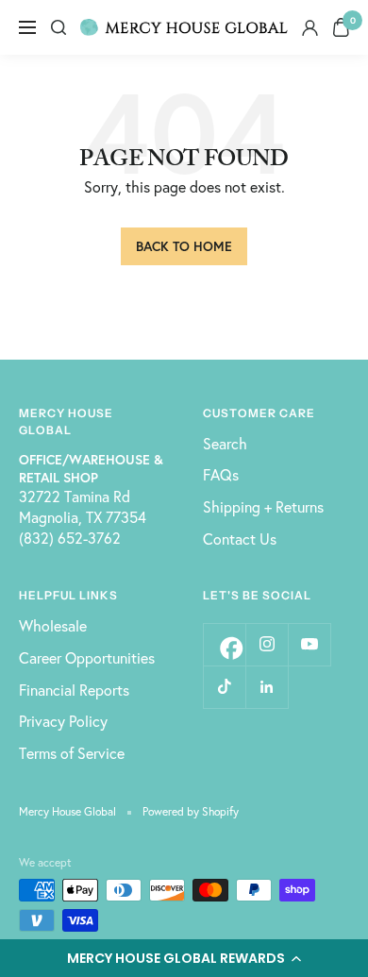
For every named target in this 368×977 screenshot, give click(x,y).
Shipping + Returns (263, 506)
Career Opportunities (87, 657)
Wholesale (53, 625)
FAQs (221, 474)
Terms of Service (72, 753)
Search (225, 443)
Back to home (184, 246)
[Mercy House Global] (184, 28)
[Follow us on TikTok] (224, 686)
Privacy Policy (63, 721)
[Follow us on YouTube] (309, 644)
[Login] (310, 28)
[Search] (58, 27)
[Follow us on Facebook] (224, 644)
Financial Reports (74, 689)
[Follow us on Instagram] (266, 644)
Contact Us (239, 538)
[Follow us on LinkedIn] (266, 686)
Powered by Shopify (190, 811)
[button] (184, 958)
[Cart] (341, 27)
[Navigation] (27, 27)
